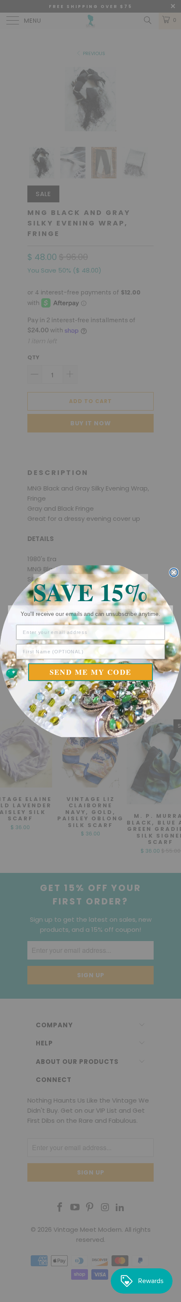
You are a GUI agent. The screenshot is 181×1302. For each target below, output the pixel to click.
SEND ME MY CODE (91, 672)
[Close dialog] (174, 572)
